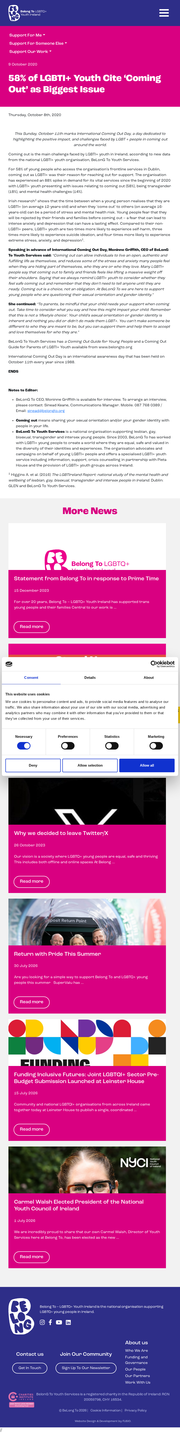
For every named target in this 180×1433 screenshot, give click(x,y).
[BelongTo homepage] (21, 1316)
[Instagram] (42, 1323)
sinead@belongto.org (46, 411)
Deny (33, 765)
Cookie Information (105, 1410)
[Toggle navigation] (164, 13)
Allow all (147, 765)
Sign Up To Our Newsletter (86, 1368)
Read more (31, 627)
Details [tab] (90, 678)
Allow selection (90, 765)
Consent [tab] (31, 678)
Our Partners (137, 1376)
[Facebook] (50, 1323)
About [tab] (149, 678)
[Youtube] (59, 1323)
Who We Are (136, 1351)
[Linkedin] (68, 1323)
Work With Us (137, 1383)
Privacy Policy (136, 1410)
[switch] (68, 746)
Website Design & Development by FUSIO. (103, 1421)
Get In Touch (30, 1368)
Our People (135, 1369)
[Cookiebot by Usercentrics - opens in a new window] (154, 664)
